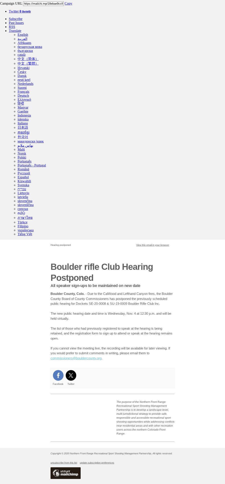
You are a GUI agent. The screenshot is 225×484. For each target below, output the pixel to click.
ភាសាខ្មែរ (23, 132)
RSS (12, 27)
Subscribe (15, 19)
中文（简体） (28, 59)
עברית (22, 189)
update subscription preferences (97, 462)
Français (23, 91)
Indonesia (24, 115)
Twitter (20, 11)
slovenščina (26, 205)
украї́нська (26, 230)
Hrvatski (23, 68)
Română (23, 169)
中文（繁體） (28, 63)
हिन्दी (21, 103)
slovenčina (25, 201)
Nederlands (25, 84)
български (25, 51)
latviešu (23, 197)
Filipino (23, 226)
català (21, 55)
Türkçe (22, 222)
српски (23, 209)
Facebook (58, 384)
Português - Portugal (32, 165)
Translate (15, 31)
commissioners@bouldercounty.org (76, 358)
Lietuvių (23, 193)
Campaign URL (11, 3)
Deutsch (23, 95)
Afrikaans (24, 43)
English (23, 35)
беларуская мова (30, 47)
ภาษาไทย (25, 217)
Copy (68, 3)
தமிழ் (21, 213)
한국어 (23, 137)
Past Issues (16, 23)
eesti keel (24, 80)
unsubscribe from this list (64, 462)
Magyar (23, 107)
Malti (21, 149)
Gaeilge (23, 111)
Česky (22, 72)
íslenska (23, 119)
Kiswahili (24, 181)
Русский (24, 173)
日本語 (23, 127)
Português (24, 161)
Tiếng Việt (25, 234)
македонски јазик (31, 141)
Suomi (22, 87)
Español (23, 177)
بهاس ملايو (25, 145)
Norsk (22, 153)
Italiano (23, 123)
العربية (22, 39)
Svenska (23, 185)
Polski (22, 157)
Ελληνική (24, 99)
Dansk (22, 76)
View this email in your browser (152, 245)
